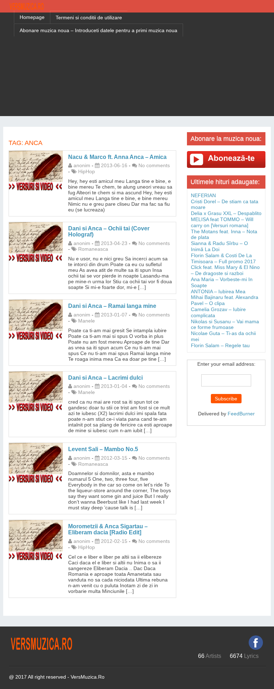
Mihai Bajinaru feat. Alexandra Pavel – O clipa (224, 300)
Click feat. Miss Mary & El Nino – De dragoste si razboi (225, 270)
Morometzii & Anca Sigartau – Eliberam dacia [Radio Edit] (108, 529)
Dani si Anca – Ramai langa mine (112, 306)
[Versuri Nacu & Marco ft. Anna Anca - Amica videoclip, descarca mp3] (36, 170)
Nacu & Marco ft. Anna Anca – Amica (117, 157)
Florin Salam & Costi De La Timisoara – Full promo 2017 (223, 258)
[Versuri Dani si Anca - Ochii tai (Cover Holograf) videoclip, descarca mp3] (36, 242)
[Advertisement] (137, 66)
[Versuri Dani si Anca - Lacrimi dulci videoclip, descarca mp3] (36, 391)
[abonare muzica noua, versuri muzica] (226, 159)
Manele (86, 321)
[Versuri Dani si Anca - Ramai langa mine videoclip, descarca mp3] (36, 320)
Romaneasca (93, 249)
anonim (81, 165)
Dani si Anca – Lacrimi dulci (105, 378)
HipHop (86, 171)
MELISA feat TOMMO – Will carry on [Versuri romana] (222, 222)
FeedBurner (241, 413)
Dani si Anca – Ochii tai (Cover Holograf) (108, 231)
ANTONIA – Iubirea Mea (218, 291)
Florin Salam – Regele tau (220, 345)
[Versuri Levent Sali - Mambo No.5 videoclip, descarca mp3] (36, 462)
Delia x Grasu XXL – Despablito (226, 213)
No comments (154, 165)
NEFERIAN (203, 195)
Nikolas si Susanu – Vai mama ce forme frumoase (225, 324)
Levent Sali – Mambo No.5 (103, 449)
